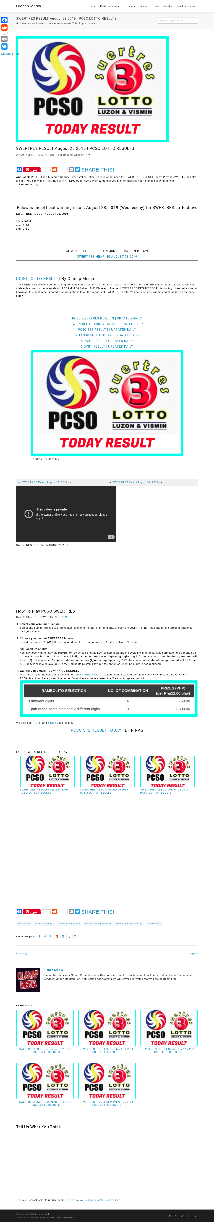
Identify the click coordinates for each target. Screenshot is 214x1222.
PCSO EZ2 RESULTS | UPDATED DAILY (107, 329)
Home (93, 6)
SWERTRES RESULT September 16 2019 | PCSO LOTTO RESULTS (45, 1051)
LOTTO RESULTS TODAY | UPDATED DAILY (107, 335)
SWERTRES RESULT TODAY (33, 23)
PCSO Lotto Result (110, 6)
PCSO (37, 617)
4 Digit (37, 722)
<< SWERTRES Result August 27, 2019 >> (44, 482)
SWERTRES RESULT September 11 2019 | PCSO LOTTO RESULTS (45, 1103)
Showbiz (168, 6)
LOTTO (62, 617)
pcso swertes (24, 924)
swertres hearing (43, 924)
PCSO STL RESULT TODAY (96, 730)
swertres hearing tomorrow (98, 924)
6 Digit (52, 722)
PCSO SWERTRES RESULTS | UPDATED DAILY (107, 318)
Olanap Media (28, 6)
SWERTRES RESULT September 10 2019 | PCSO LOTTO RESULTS (107, 1103)
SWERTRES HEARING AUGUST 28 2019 (107, 256)
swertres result (154, 924)
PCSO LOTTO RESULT (37, 278)
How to (131, 6)
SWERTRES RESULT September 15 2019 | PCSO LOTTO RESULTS (107, 1051)
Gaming (144, 6)
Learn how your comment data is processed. (93, 1200)
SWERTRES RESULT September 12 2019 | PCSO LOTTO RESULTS (169, 1051)
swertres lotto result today (129, 924)
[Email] (10, 39)
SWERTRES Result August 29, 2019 (135, 482)
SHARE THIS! (97, 169)
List (157, 6)
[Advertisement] (73, 241)
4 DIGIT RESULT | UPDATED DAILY (107, 341)
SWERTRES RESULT (89, 674)
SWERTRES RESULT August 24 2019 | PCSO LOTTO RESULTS (44, 791)
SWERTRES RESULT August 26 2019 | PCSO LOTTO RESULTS (165, 791)
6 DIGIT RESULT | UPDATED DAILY (107, 346)
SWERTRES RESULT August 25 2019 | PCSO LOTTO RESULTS (105, 791)
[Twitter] (10, 46)
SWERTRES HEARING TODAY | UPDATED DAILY (107, 324)
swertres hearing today (68, 924)
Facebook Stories (186, 6)
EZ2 (127, 642)
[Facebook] (10, 20)
